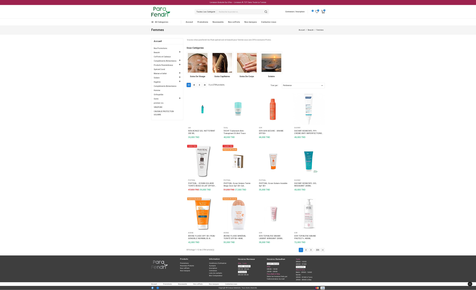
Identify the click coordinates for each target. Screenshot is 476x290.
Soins (156, 99)
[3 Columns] (194, 85)
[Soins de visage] (198, 63)
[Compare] (311, 11)
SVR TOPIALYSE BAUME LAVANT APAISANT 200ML (271, 237)
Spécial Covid (159, 69)
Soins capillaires (222, 76)
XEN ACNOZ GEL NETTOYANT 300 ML (201, 132)
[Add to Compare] (218, 100)
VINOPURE (158, 107)
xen (189, 127)
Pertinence (303, 85)
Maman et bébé (160, 73)
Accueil (158, 41)
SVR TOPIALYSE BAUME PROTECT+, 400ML (305, 237)
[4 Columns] (189, 85)
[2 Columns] (199, 85)
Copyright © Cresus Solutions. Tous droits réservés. (238, 288)
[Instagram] (157, 288)
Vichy (226, 127)
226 (317, 250)
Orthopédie (158, 94)
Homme (157, 90)
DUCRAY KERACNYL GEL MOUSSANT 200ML (305, 184)
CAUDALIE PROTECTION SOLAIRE (164, 113)
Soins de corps (247, 76)
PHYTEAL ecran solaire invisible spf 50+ (273, 184)
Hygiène (157, 82)
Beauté (157, 52)
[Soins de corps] (247, 63)
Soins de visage (197, 76)
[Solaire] (271, 63)
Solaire (157, 77)
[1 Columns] (205, 85)
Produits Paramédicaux (163, 65)
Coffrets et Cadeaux (162, 56)
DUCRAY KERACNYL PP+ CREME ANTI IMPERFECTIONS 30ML (308, 132)
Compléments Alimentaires (165, 61)
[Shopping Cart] (323, 12)
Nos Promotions (160, 48)
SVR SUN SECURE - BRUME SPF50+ (271, 132)
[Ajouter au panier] (218, 109)
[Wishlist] (317, 11)
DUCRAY (297, 127)
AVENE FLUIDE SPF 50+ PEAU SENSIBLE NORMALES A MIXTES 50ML (201, 237)
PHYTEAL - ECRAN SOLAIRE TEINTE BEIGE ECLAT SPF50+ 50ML (201, 184)
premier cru (159, 103)
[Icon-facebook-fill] (152, 288)
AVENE (190, 233)
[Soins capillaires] (222, 63)
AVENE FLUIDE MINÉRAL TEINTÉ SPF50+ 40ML (235, 237)
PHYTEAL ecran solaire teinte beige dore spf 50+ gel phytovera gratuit (237, 184)
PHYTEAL (191, 180)
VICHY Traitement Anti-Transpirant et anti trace (235, 132)
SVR (260, 127)
